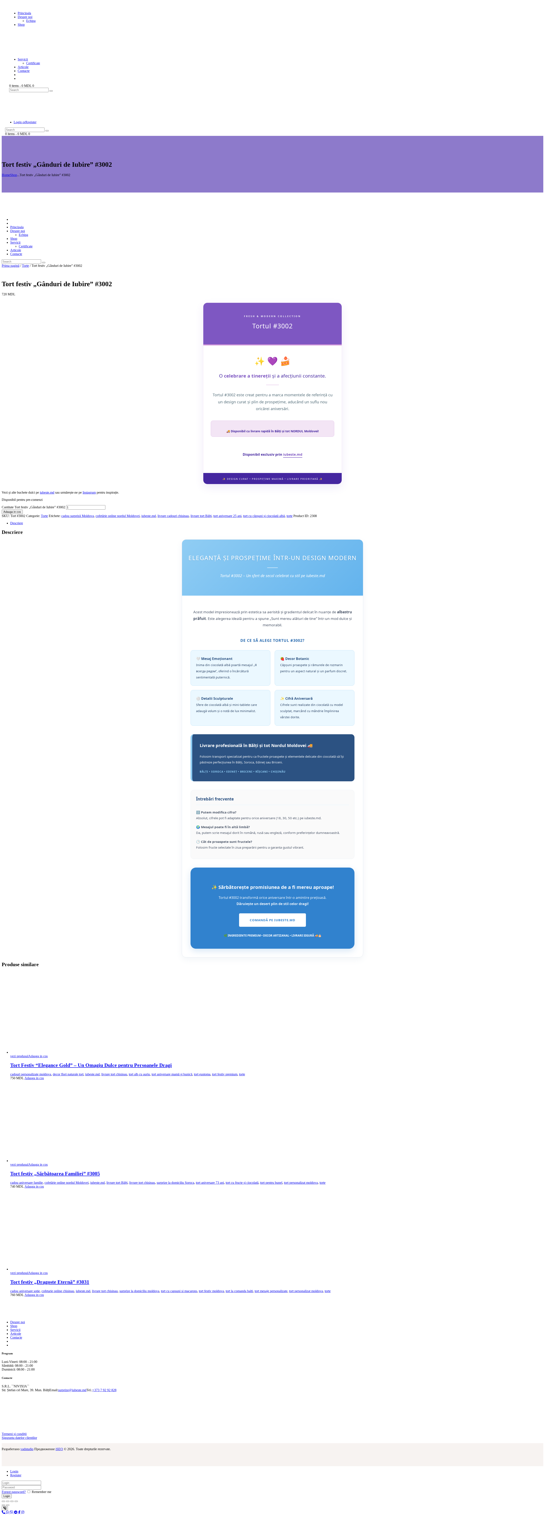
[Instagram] (22, 1512)
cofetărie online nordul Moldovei (118, 516)
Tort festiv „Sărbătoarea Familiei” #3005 (55, 1173)
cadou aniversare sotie (25, 1291)
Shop (13, 175)
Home (6, 175)
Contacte (16, 1337)
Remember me (41, 1492)
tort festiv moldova (211, 1291)
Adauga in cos (12, 511)
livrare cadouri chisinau (173, 516)
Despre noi (17, 1322)
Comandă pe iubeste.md (272, 920)
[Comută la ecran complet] (7, 1501)
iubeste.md (292, 454)
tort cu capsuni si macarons (179, 1291)
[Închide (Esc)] (16, 1501)
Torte (25, 265)
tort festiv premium (224, 1074)
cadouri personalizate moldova (30, 1074)
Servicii (15, 1330)
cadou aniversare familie (26, 1182)
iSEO (59, 1449)
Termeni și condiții (14, 1434)
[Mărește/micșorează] (3, 1501)
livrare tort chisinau (114, 1074)
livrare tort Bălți (201, 516)
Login (14, 1471)
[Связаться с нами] (5, 1508)
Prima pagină (10, 265)
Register (15, 1475)
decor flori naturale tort (68, 1074)
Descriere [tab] (16, 523)
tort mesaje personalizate (271, 1291)
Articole (15, 1333)
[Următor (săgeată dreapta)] (7, 1505)
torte (290, 516)
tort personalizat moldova (301, 1182)
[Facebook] (19, 1512)
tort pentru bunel (271, 1182)
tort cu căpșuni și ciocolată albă (264, 516)
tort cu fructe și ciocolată (242, 1182)
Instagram (89, 492)
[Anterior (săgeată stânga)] (3, 1505)
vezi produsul (19, 1056)
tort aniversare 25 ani (227, 516)
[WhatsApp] (8, 1512)
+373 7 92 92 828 (104, 1390)
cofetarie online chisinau (58, 1291)
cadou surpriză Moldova (77, 516)
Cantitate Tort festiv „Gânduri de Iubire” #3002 (33, 507)
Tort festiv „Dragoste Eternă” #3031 (49, 1282)
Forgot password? (14, 1492)
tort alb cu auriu (139, 1074)
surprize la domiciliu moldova (139, 1291)
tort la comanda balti (239, 1291)
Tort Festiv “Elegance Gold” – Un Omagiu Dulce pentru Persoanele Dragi (91, 1065)
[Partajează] (12, 1501)
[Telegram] (16, 1512)
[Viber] (12, 1512)
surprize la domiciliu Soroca (175, 1182)
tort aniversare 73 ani (210, 1182)
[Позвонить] (4, 1512)
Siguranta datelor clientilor (19, 1438)
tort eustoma (202, 1074)
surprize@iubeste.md (72, 1390)
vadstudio (26, 1449)
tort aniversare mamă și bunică (172, 1074)
